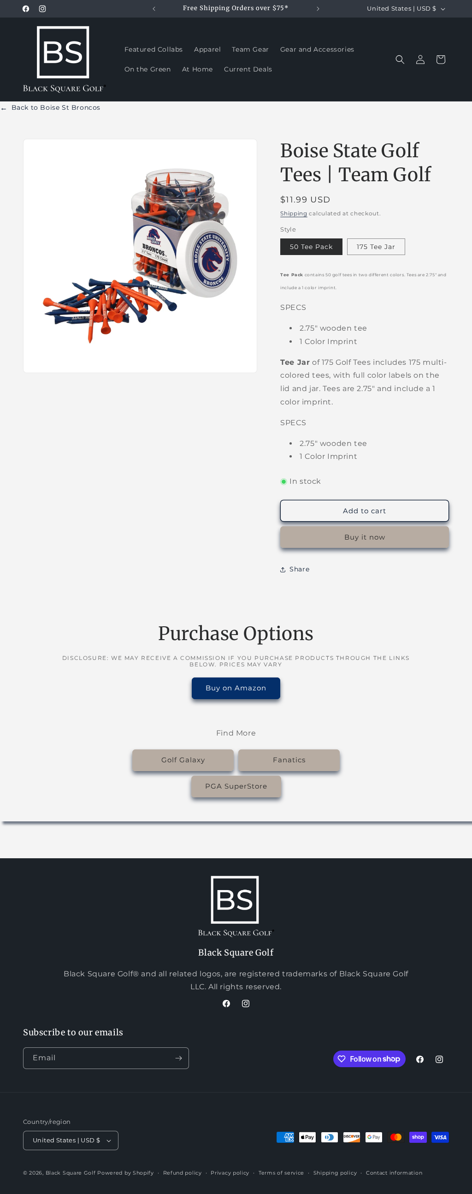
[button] (400, 59)
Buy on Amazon (236, 687)
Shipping (293, 213)
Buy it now (364, 537)
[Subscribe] (178, 1058)
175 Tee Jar (376, 247)
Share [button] (299, 569)
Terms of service (281, 1173)
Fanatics (289, 759)
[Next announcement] (318, 9)
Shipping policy (335, 1173)
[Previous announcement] (154, 9)
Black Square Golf (71, 1173)
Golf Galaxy (183, 759)
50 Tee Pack (311, 247)
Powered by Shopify (125, 1173)
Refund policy (182, 1173)
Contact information (394, 1173)
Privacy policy (230, 1173)
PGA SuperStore (236, 786)
